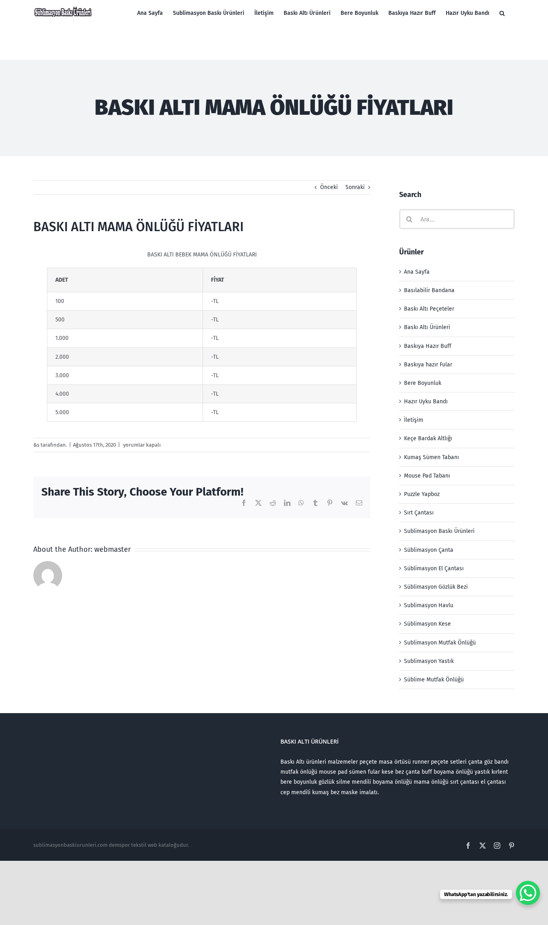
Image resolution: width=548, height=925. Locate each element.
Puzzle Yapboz (422, 494)
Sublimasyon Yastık (429, 661)
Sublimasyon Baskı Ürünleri (439, 531)
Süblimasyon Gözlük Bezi (436, 586)
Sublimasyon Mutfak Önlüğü (440, 642)
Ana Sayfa (417, 271)
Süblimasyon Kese (427, 623)
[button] (502, 13)
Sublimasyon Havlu (428, 605)
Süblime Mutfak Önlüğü (434, 679)
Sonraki (355, 187)
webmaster (112, 549)
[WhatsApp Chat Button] (528, 893)
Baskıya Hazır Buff (427, 346)
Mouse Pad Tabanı (427, 475)
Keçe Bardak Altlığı (428, 438)
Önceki (329, 187)
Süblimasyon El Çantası (434, 568)
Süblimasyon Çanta (428, 550)
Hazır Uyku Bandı (426, 401)
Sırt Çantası (419, 512)
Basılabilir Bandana (429, 290)
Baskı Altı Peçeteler (429, 308)
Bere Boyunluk (422, 383)
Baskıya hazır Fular (428, 364)
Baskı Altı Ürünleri (427, 327)
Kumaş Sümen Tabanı (431, 457)
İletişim (413, 420)
